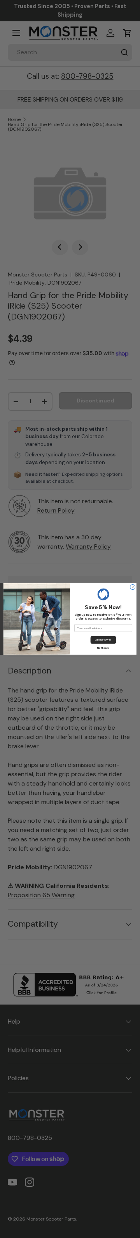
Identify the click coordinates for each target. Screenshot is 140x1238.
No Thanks (103, 647)
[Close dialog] (132, 587)
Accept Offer (103, 639)
